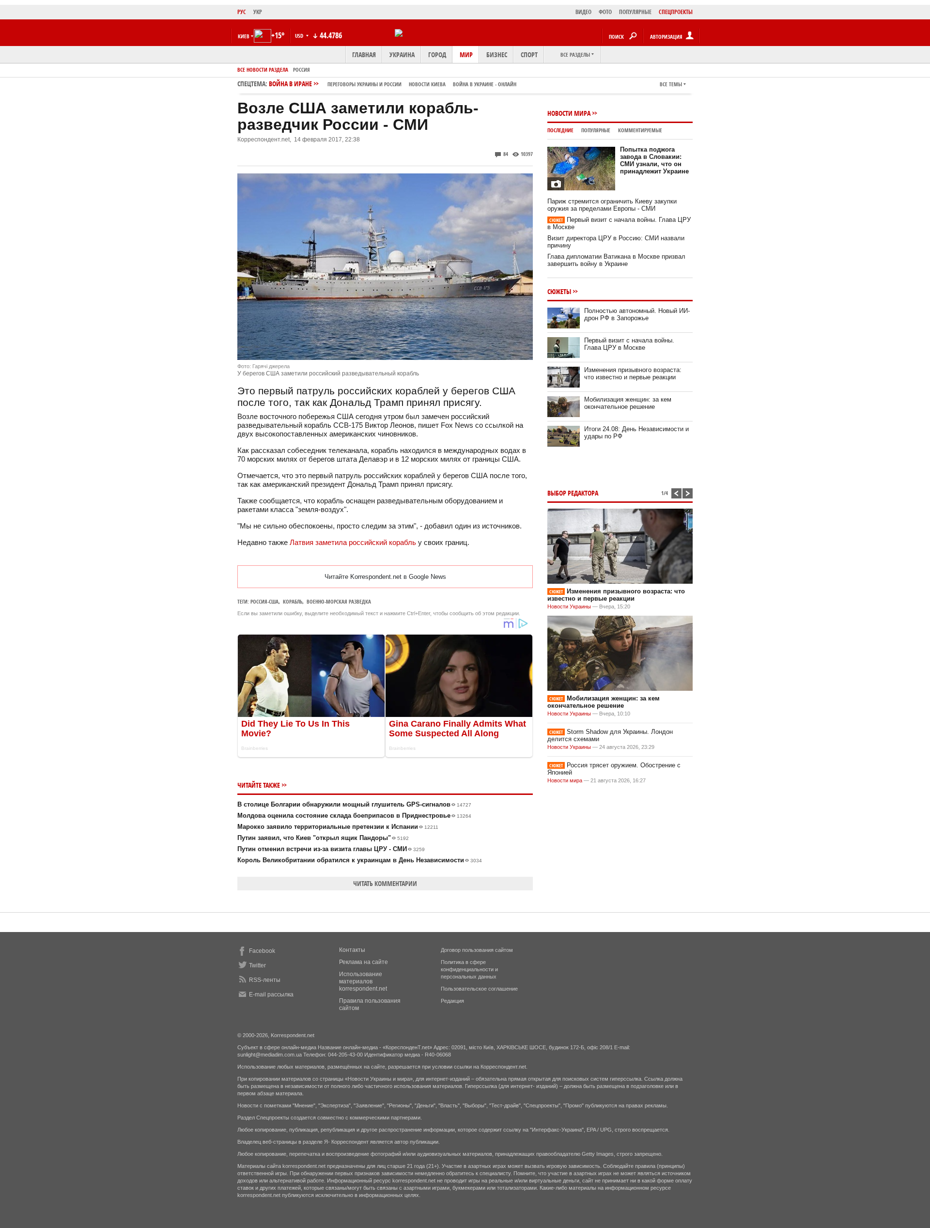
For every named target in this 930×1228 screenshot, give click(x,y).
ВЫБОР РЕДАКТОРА (572, 492)
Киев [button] (243, 36)
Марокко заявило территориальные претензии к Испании (337, 826)
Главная (364, 54)
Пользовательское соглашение (479, 989)
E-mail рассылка (271, 994)
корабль (292, 601)
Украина (402, 54)
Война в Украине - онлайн (484, 84)
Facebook (262, 951)
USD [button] (300, 35)
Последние (560, 130)
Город (437, 54)
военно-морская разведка (339, 601)
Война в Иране (392, 83)
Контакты (352, 950)
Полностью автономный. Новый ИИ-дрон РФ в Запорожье (637, 314)
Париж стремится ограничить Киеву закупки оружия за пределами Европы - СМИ (612, 205)
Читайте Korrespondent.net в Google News (385, 576)
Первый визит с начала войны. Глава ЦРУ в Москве (629, 344)
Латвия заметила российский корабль (353, 542)
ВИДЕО (583, 12)
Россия (301, 69)
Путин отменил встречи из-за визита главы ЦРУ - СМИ (331, 849)
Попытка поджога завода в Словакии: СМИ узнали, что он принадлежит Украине (654, 160)
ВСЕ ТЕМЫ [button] (671, 84)
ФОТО (605, 12)
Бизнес (496, 54)
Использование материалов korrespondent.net (363, 981)
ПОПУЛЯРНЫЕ (635, 12)
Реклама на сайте (363, 962)
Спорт (529, 54)
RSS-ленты (264, 980)
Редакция (452, 1001)
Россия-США (264, 601)
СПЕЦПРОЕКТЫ (676, 12)
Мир (466, 54)
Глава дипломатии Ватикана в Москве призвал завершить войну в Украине (616, 260)
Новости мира (568, 113)
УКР (257, 12)
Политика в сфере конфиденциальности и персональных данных (469, 969)
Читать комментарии (385, 883)
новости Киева (427, 84)
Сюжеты (559, 291)
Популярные (595, 130)
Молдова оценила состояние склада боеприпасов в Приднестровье (354, 815)
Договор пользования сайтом (477, 950)
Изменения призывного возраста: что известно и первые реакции (633, 373)
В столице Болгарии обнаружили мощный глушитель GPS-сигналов (354, 804)
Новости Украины (569, 606)
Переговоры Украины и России (364, 84)
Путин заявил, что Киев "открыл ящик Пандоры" (323, 837)
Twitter (257, 965)
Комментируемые (640, 130)
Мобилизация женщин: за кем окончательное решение (627, 403)
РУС (241, 12)
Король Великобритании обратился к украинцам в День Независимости (359, 860)
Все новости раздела (262, 69)
